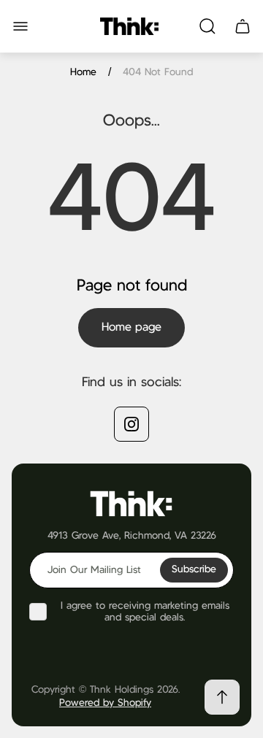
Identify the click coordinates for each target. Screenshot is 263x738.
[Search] (207, 26)
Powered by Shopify (105, 703)
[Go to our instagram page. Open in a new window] (131, 424)
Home (83, 72)
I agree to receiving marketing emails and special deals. (145, 612)
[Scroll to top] (222, 697)
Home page (131, 327)
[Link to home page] (131, 502)
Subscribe (194, 569)
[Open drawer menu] (20, 26)
